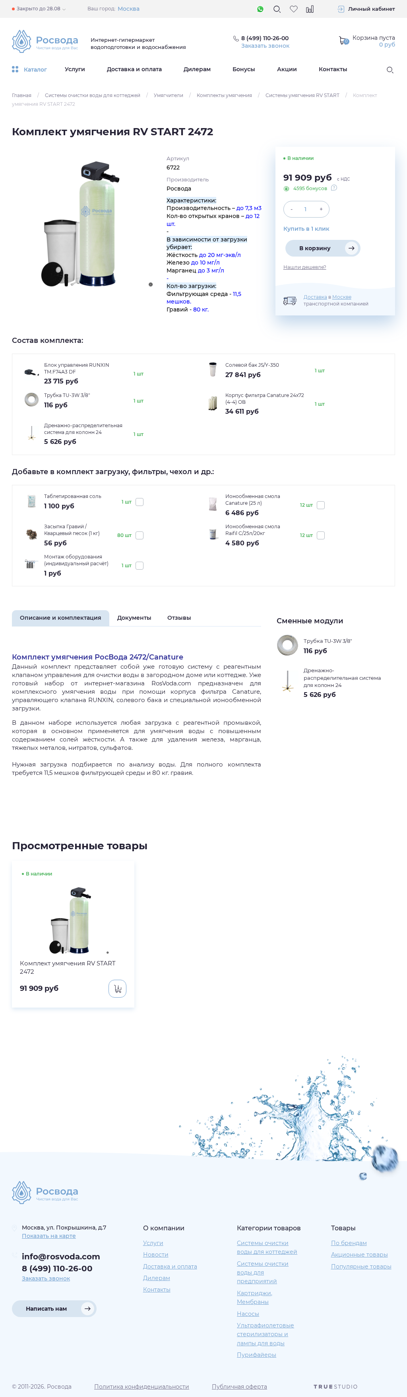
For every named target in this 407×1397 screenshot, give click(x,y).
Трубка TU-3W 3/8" (67, 395)
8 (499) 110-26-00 (57, 1268)
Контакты (333, 69)
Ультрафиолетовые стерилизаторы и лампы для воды (265, 1334)
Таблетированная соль (72, 496)
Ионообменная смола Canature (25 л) (252, 499)
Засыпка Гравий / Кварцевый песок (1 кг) (72, 529)
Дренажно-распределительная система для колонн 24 (83, 428)
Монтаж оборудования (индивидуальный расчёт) (76, 560)
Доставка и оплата (134, 69)
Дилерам (197, 69)
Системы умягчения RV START (302, 95)
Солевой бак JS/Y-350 (252, 365)
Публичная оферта (239, 1386)
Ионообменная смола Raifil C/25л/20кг (252, 529)
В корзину (315, 248)
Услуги (75, 69)
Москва (129, 9)
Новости (156, 1254)
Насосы (248, 1313)
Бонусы (244, 69)
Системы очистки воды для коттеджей (92, 95)
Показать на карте (49, 1235)
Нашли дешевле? (304, 267)
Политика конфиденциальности (141, 1386)
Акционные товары (359, 1254)
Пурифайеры (256, 1354)
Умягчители (168, 95)
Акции (287, 69)
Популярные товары (361, 1266)
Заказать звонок (265, 46)
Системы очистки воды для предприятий (263, 1272)
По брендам (349, 1243)
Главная (21, 95)
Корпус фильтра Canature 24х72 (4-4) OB (264, 398)
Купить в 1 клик (306, 229)
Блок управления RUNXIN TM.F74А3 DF (76, 368)
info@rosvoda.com (61, 1256)
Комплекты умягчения (224, 95)
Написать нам (46, 1308)
